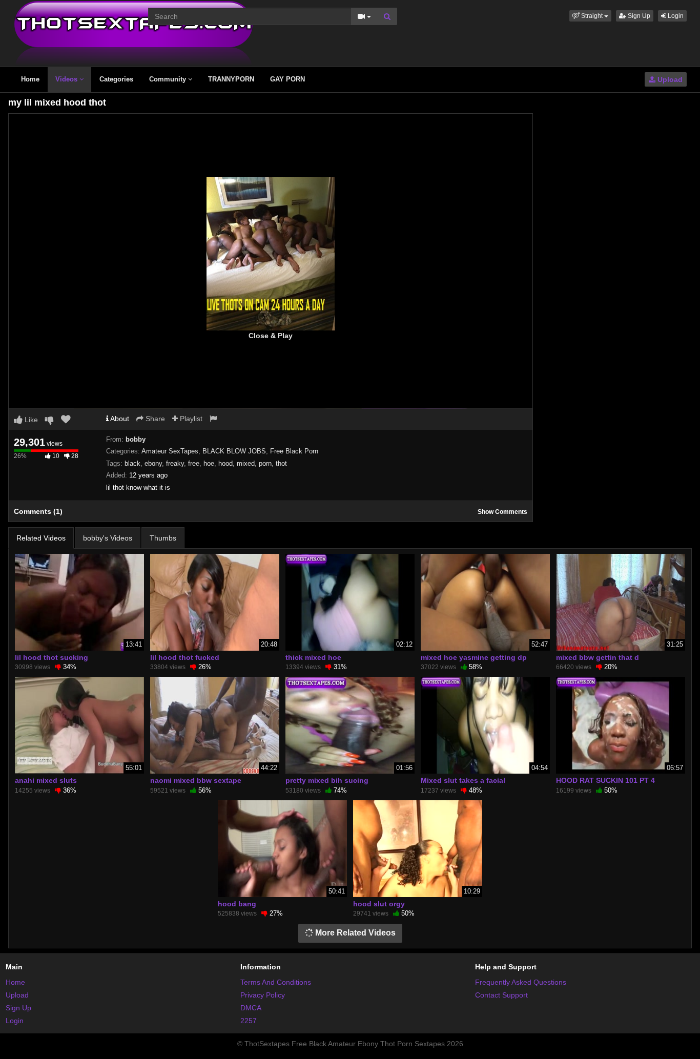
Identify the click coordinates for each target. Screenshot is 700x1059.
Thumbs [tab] (163, 538)
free (193, 463)
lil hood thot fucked (184, 657)
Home (30, 79)
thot (281, 463)
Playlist (190, 418)
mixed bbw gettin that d (597, 657)
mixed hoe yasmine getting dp (474, 657)
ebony (153, 463)
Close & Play (271, 335)
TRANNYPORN (231, 79)
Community (168, 79)
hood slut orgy (379, 904)
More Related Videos (354, 932)
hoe (208, 463)
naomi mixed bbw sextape (195, 780)
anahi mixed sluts (46, 780)
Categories (116, 79)
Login (675, 15)
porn (265, 463)
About (119, 418)
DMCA (250, 1008)
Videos (67, 79)
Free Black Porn (294, 451)
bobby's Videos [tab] (107, 538)
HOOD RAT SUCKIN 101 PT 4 (605, 780)
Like (30, 420)
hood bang (237, 904)
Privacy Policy (262, 995)
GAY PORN (287, 79)
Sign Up (638, 15)
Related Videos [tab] (41, 538)
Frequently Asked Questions (520, 982)
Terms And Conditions (275, 982)
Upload (669, 79)
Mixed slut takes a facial (463, 780)
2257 (248, 1020)
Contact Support (501, 995)
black (132, 463)
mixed (246, 463)
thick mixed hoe (313, 657)
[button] (590, 16)
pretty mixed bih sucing (326, 780)
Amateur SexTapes (169, 451)
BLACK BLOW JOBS (234, 451)
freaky (175, 463)
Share (154, 418)
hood (225, 463)
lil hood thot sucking (51, 657)
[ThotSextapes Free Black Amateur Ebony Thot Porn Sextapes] (133, 33)
